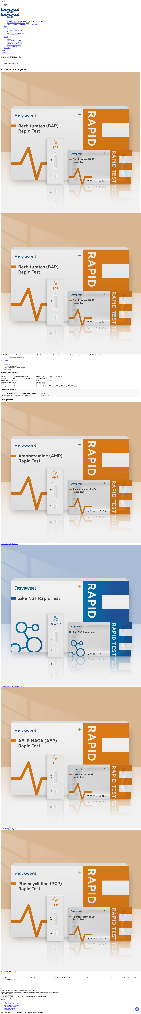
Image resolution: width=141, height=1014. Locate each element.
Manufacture (10, 31)
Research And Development (14, 30)
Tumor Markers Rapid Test (14, 45)
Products (6, 37)
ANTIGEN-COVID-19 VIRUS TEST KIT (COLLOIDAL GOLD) (25, 21)
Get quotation (4, 360)
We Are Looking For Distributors (15, 33)
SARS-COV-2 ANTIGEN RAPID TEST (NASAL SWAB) (22, 24)
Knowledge (7, 48)
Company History (11, 29)
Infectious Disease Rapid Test (14, 42)
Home (5, 26)
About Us (6, 27)
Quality (6, 36)
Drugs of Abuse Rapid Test (14, 40)
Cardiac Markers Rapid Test (14, 43)
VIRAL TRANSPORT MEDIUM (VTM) (18, 23)
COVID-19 (7, 20)
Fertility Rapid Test (12, 46)
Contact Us (3, 50)
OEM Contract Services (13, 34)
